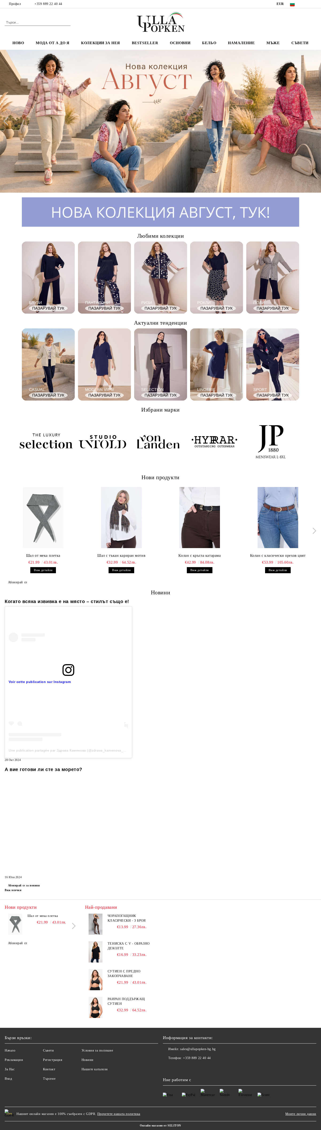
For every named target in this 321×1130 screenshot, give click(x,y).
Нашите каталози (95, 1069)
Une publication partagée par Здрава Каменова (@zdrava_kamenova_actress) (72, 750)
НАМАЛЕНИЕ (241, 43)
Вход (8, 1078)
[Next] (313, 121)
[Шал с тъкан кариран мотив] (121, 517)
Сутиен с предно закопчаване (124, 974)
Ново (18, 43)
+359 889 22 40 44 (48, 4)
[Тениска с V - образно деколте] (95, 951)
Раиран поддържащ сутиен (126, 1001)
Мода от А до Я (52, 43)
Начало (10, 1050)
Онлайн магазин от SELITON (160, 1125)
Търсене (49, 1078)
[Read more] (68, 637)
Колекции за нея (100, 43)
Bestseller (145, 43)
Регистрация (52, 1060)
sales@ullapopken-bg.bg (197, 1049)
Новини (88, 1060)
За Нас (10, 1069)
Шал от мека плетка (43, 555)
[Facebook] (306, 4)
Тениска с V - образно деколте (129, 946)
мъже (273, 43)
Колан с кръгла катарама (199, 555)
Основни (180, 43)
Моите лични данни (300, 1114)
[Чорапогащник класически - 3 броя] (95, 924)
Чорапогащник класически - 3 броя (127, 918)
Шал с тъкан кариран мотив (121, 555)
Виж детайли (43, 570)
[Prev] (7, 121)
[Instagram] (313, 4)
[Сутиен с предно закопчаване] (95, 979)
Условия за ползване (97, 1050)
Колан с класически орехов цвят (278, 555)
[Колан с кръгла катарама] (199, 517)
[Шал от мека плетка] (43, 517)
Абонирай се (17, 582)
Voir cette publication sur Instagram (40, 682)
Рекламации (14, 1060)
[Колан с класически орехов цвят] (277, 517)
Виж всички (13, 890)
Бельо (209, 43)
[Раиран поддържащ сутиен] (95, 1007)
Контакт (49, 1069)
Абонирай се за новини (24, 885)
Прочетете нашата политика (118, 1114)
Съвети (299, 43)
